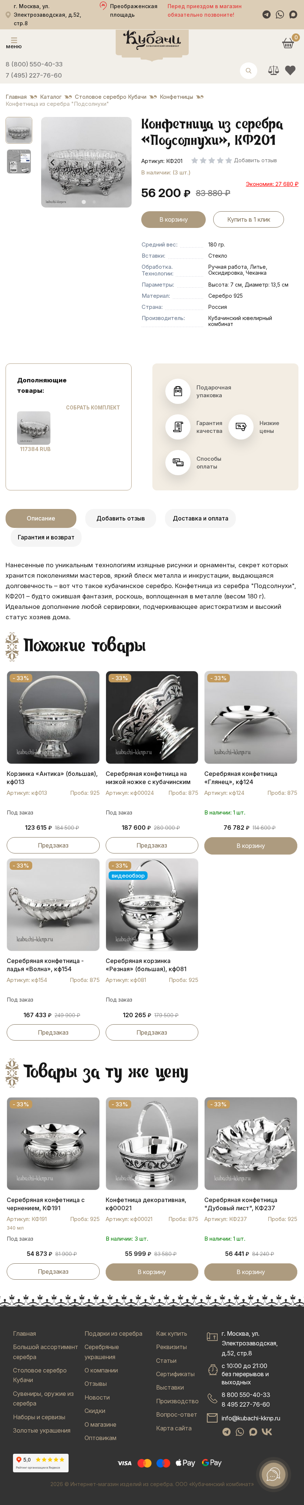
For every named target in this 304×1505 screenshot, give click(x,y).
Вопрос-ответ (176, 1414)
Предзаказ (53, 845)
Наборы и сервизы (39, 1417)
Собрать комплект (93, 408)
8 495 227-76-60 (246, 1404)
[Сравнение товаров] (273, 70)
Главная (24, 1333)
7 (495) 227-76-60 (34, 75)
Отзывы (96, 1383)
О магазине (100, 1424)
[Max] (293, 15)
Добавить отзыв (120, 518)
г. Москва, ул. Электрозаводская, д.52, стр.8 (250, 1343)
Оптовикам (100, 1438)
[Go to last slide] (53, 162)
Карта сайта (174, 1428)
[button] (19, 130)
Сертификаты (175, 1374)
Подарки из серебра (113, 1333)
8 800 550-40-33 (246, 1394)
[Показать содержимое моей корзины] (288, 43)
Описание (41, 518)
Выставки (170, 1387)
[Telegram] (266, 15)
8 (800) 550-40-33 (34, 64)
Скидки (95, 1410)
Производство (177, 1401)
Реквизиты (171, 1347)
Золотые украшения (41, 1430)
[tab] (84, 202)
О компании (101, 1370)
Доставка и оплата (200, 518)
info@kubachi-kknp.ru (251, 1418)
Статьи (166, 1360)
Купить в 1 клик (248, 219)
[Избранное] (290, 70)
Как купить (171, 1333)
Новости (97, 1397)
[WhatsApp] (280, 15)
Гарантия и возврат (46, 537)
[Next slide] (120, 162)
